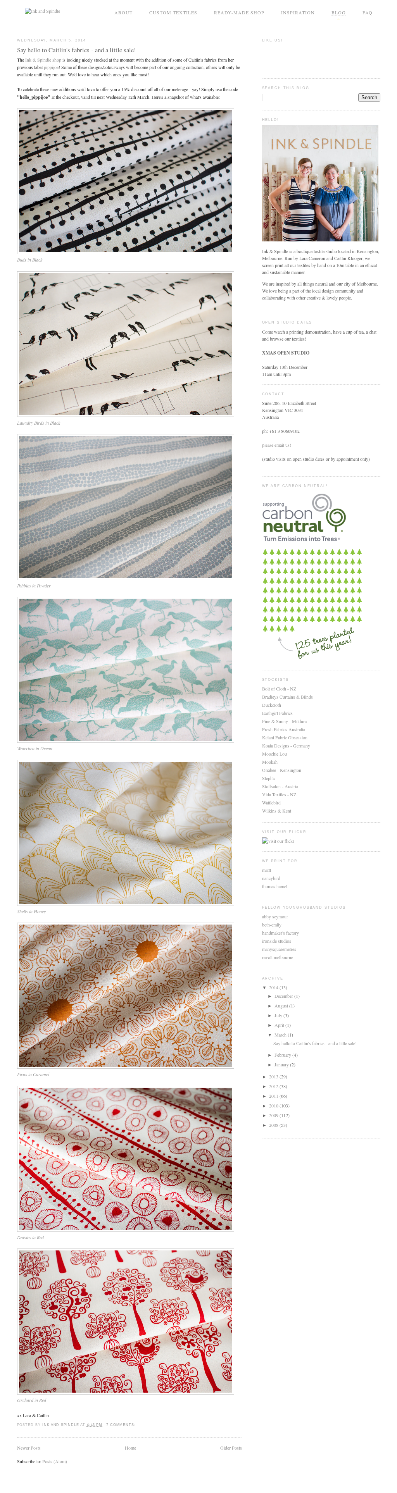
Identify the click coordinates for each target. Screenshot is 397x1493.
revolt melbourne (277, 957)
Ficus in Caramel (33, 1074)
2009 (274, 1115)
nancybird (271, 878)
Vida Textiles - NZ (279, 794)
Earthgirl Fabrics (277, 713)
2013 (274, 1076)
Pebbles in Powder (34, 585)
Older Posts (231, 1448)
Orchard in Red (31, 1400)
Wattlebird (271, 802)
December (284, 996)
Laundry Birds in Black (38, 423)
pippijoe (51, 67)
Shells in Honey (31, 911)
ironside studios (276, 941)
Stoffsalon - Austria (280, 786)
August (281, 1005)
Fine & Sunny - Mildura (284, 721)
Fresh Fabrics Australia (283, 729)
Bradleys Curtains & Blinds (287, 697)
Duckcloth (271, 705)
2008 (274, 1125)
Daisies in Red (30, 1237)
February (283, 1055)
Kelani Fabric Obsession (284, 737)
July (278, 1015)
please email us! (276, 445)
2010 (274, 1105)
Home (130, 1448)
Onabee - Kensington (281, 770)
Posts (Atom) (54, 1461)
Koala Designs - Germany (286, 745)
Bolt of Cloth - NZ (279, 688)
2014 (274, 987)
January (282, 1064)
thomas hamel (274, 886)
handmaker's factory (280, 933)
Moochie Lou (274, 754)
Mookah (270, 762)
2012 (274, 1086)
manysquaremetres (279, 949)
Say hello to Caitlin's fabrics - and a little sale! (76, 49)
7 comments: (121, 1425)
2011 (274, 1096)
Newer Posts (29, 1448)
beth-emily (271, 924)
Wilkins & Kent (276, 811)
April (279, 1025)
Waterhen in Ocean (34, 748)
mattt (266, 870)
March (281, 1034)
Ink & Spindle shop (43, 60)
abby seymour (275, 916)
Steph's (268, 778)
